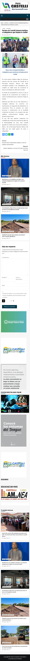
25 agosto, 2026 (5, 211)
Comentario (5, 257)
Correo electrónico (19, 278)
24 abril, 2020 (6, 34)
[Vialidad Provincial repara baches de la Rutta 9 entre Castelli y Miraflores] (15, 223)
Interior (3, 529)
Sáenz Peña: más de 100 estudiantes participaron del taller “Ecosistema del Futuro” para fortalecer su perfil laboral (14, 535)
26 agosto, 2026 (5, 184)
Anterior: (14, 142)
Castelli (3, 28)
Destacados (8, 28)
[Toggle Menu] (27, 19)
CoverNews (11, 658)
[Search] (27, 15)
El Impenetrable (10, 231)
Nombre (4, 277)
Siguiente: (15, 148)
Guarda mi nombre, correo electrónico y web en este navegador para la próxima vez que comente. (14, 295)
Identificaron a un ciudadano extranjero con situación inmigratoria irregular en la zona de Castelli (13, 181)
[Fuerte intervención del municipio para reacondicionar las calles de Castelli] (15, 635)
